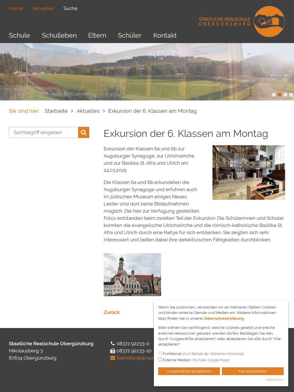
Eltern (97, 35)
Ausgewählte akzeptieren (189, 371)
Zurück (112, 312)
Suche (70, 8)
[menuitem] (16, 8)
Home (16, 8)
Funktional (203, 354)
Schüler (130, 35)
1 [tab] (274, 94)
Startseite (56, 111)
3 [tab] (285, 94)
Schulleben (59, 35)
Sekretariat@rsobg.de (141, 358)
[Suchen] (83, 132)
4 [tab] (291, 94)
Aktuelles (43, 8)
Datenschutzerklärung (224, 318)
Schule (19, 35)
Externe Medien (196, 360)
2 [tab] (279, 94)
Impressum (275, 380)
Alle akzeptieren (252, 371)
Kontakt (165, 35)
